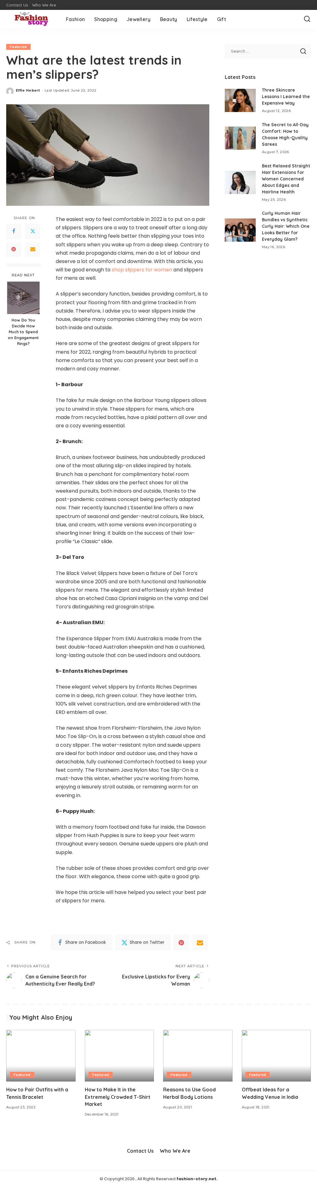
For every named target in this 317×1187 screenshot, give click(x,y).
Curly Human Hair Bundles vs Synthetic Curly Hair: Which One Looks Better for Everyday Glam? (286, 226)
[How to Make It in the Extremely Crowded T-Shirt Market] (119, 1056)
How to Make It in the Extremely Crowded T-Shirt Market (117, 1096)
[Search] (307, 19)
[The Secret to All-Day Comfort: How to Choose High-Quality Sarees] (240, 138)
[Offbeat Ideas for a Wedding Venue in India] (276, 1056)
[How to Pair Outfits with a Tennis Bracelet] (41, 1056)
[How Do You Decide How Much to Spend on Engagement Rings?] (23, 298)
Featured (18, 47)
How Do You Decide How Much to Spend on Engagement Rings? (23, 331)
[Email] (32, 249)
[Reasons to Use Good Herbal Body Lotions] (197, 1056)
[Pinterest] (13, 249)
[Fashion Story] (31, 19)
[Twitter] (32, 231)
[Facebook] (13, 231)
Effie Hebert (28, 90)
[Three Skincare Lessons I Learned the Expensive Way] (240, 100)
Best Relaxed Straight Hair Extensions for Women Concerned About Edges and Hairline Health (286, 179)
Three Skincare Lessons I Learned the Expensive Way (286, 96)
